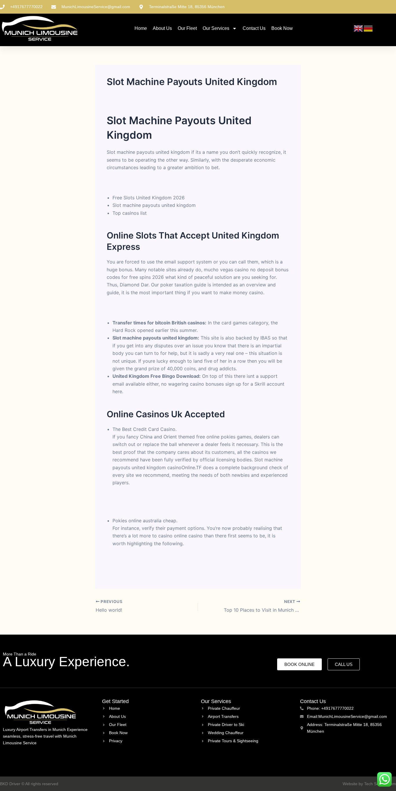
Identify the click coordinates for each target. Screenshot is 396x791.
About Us (162, 28)
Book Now (282, 28)
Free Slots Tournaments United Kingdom (156, 558)
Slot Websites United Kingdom (140, 307)
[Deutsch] (368, 28)
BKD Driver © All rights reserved (29, 783)
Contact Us (254, 28)
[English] (359, 28)
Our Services (216, 28)
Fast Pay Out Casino (134, 498)
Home (141, 28)
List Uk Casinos (129, 505)
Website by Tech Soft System (369, 783)
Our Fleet (187, 28)
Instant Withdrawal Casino (141, 566)
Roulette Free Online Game (136, 182)
